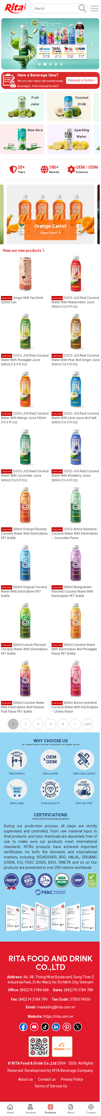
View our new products (22, 250)
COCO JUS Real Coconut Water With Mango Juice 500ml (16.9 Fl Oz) (25, 418)
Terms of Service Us (50, 1086)
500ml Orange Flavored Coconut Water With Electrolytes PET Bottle (24, 533)
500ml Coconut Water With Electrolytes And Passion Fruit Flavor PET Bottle (23, 707)
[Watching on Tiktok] (45, 1027)
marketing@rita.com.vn (56, 1007)
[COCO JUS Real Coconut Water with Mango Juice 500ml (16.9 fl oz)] (25, 389)
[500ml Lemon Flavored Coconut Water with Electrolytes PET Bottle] (25, 620)
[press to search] (82, 8)
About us (25, 1079)
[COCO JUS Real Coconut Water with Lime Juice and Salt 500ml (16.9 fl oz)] (75, 389)
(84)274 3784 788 (78, 990)
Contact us (47, 1079)
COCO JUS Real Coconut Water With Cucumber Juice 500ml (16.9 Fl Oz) (25, 475)
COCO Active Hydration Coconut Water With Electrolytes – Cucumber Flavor (75, 533)
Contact (91, 1112)
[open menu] (94, 8)
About (70, 1112)
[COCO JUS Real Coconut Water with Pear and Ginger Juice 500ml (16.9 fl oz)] (75, 331)
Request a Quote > (81, 80)
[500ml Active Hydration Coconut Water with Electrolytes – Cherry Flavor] (75, 678)
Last (88, 724)
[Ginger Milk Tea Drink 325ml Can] (25, 273)
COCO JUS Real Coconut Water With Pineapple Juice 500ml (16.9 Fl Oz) (25, 360)
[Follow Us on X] (78, 1027)
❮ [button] (9, 44)
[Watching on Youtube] (34, 1027)
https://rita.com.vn (58, 1016)
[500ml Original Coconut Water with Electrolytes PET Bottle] (25, 562)
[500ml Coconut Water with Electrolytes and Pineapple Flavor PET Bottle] (75, 620)
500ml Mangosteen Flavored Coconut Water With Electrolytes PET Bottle (72, 591)
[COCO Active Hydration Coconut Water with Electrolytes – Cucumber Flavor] (75, 505)
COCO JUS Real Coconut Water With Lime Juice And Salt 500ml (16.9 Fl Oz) (75, 418)
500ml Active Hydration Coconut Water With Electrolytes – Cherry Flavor (75, 707)
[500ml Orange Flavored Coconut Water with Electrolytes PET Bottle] (25, 505)
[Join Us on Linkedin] (56, 1027)
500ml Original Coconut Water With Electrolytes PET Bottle (24, 591)
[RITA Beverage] (15, 8)
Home (10, 1112)
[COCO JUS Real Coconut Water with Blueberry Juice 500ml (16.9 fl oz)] (75, 447)
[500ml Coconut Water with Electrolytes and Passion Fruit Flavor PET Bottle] (25, 678)
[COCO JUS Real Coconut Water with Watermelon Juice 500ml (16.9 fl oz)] (75, 273)
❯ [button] (91, 44)
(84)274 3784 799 (32, 999)
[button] (39, 64)
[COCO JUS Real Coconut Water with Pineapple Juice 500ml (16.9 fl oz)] (25, 331)
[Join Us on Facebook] (23, 1027)
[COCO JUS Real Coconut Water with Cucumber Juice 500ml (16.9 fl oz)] (25, 447)
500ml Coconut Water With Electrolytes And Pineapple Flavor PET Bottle (74, 649)
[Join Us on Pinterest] (67, 1027)
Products (50, 1112)
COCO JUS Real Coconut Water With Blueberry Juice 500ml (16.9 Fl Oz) (75, 475)
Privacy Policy (72, 1079)
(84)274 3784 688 (34, 990)
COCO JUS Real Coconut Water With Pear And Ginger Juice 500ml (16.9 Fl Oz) (76, 360)
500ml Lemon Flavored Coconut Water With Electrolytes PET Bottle (24, 649)
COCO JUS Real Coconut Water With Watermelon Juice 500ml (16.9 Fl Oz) (75, 302)
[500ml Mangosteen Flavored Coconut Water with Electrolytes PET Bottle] (75, 562)
